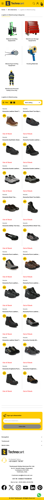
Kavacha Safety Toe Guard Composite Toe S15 (12, 226)
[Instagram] (18, 488)
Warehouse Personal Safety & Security (11, 89)
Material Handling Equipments (11, 39)
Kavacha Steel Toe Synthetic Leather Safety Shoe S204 (11, 197)
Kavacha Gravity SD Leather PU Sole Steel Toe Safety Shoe (32, 340)
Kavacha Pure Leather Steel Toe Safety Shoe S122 (30, 254)
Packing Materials (32, 64)
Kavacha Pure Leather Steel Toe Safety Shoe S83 (11, 254)
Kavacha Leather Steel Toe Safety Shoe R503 (12, 340)
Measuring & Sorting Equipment (11, 64)
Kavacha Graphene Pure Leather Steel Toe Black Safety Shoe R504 (11, 369)
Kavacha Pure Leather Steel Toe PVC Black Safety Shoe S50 (12, 311)
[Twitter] (11, 488)
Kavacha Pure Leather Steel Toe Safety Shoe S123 (10, 283)
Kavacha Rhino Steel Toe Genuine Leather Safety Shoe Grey (31, 226)
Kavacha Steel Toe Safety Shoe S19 (31, 197)
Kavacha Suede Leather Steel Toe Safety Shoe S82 (32, 140)
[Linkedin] (32, 488)
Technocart (18, 498)
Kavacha (5, 108)
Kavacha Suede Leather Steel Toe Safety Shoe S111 (11, 168)
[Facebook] (4, 488)
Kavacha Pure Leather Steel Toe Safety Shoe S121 (32, 283)
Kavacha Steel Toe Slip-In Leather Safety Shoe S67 (32, 111)
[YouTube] (25, 488)
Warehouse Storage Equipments (32, 39)
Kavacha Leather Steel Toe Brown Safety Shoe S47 (12, 111)
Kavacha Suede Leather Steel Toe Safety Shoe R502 (31, 168)
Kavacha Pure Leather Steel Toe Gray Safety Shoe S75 (30, 311)
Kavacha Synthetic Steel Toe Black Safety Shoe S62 (12, 140)
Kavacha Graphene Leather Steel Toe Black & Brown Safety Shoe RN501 (32, 369)
